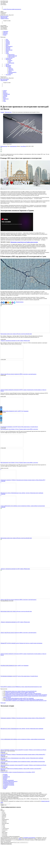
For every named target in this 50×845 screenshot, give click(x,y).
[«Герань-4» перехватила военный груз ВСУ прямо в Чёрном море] (12, 358)
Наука (7, 45)
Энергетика (11, 69)
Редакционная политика (8, 783)
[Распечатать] (1, 152)
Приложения (11, 62)
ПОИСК (5, 27)
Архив (4, 788)
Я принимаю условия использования (10, 836)
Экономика (5, 31)
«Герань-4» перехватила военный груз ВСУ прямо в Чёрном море (15, 340)
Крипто (10, 71)
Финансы (10, 73)
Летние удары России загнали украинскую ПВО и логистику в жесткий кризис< (19, 374)
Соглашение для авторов (8, 784)
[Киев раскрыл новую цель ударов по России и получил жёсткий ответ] (25, 332)
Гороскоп (8, 41)
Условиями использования (29, 837)
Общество (5, 32)
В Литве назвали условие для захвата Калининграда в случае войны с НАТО (18, 772)
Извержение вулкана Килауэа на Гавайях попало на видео (24, 242)
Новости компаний (12, 55)
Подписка (5, 786)
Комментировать (19, 301)
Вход (2, 16)
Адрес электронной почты (7, 842)
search (2, 805)
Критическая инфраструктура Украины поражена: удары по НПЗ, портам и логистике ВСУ (21, 768)
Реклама (5, 779)
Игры (9, 61)
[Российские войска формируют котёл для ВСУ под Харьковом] (12, 409)
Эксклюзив (8, 74)
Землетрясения (13, 146)
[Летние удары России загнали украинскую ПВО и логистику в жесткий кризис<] (12, 372)
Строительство (9, 58)
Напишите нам (6, 776)
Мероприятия (11, 54)
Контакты (5, 777)
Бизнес (9, 67)
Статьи (7, 53)
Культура (8, 44)
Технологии (8, 59)
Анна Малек (23, 146)
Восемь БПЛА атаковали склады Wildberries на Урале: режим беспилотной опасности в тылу (26, 700)
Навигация (5, 1)
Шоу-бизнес (8, 65)
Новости (2, 810)
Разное (7, 51)
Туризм (7, 64)
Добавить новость (5, 18)
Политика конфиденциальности (10, 781)
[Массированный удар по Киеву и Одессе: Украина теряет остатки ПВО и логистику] (12, 446)
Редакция (5, 774)
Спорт (7, 52)
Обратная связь (4, 17)
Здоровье (8, 42)
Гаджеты (10, 60)
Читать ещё (3, 702)
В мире (4, 34)
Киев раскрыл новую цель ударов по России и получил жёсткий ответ (16, 333)
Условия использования (8, 780)
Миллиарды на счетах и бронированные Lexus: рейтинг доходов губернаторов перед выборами (22, 728)
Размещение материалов (8, 782)
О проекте (5, 775)
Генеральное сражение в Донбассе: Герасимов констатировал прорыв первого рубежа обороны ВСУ (23, 718)
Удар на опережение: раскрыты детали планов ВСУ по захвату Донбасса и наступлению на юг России (23, 749)
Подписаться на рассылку (6, 843)
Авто (7, 39)
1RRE (20, 838)
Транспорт (10, 68)
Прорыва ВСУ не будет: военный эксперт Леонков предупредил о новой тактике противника (26, 694)
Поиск (4, 3)
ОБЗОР (4, 25)
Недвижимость (9, 46)
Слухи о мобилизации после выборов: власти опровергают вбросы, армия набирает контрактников (23, 739)
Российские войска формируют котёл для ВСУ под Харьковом (14, 411)
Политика (5, 33)
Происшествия (9, 49)
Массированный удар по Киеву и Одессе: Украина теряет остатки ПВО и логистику (19, 429)
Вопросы (5, 787)
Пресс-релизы (11, 57)
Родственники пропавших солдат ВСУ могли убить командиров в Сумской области (19, 426)
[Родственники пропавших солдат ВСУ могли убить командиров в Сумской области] (12, 425)
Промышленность (12, 72)
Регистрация (5, 16)
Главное (5, 90)
